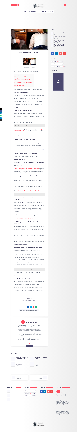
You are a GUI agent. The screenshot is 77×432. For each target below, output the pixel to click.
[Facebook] (12, 5)
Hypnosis (33, 300)
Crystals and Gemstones (59, 63)
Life (64, 66)
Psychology (33, 11)
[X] (1, 109)
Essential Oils (33, 393)
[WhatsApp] (1, 115)
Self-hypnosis (23, 283)
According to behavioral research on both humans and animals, (26, 168)
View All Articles (29, 346)
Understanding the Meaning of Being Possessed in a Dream (59, 45)
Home (25, 11)
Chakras (53, 63)
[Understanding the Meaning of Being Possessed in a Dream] (52, 45)
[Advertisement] (38, 20)
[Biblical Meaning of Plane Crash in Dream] (52, 37)
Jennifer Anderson (31, 322)
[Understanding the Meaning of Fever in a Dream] (52, 41)
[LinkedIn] (1, 113)
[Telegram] (1, 118)
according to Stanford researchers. (20, 251)
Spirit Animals (50, 11)
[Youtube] (18, 5)
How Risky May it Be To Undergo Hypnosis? (25, 218)
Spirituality (38, 11)
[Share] (1, 120)
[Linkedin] (14, 5)
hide (19, 75)
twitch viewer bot (38, 429)
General (29, 300)
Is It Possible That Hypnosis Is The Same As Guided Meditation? (29, 190)
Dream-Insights (27, 393)
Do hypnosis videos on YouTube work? (24, 294)
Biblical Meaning (60, 61)
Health (28, 11)
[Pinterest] (16, 5)
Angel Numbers (44, 11)
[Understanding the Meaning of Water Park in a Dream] (52, 33)
